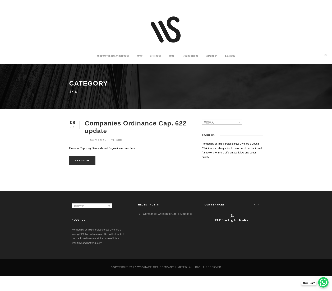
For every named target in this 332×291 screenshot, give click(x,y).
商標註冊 (232, 234)
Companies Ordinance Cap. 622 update (167, 213)
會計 (139, 55)
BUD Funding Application (232, 220)
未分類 (119, 140)
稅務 (171, 55)
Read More (82, 160)
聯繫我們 (211, 55)
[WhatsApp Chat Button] (323, 282)
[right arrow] (258, 204)
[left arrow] (255, 204)
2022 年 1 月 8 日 (98, 140)
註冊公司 (155, 55)
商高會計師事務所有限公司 (113, 55)
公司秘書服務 (190, 55)
